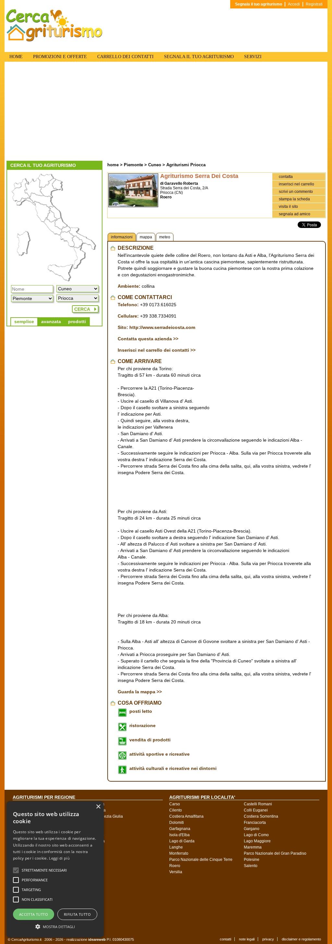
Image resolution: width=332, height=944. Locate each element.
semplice (24, 321)
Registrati (314, 4)
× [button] (98, 806)
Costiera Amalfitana (186, 816)
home (113, 164)
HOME (16, 56)
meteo (164, 237)
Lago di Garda (182, 841)
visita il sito (288, 206)
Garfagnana (179, 828)
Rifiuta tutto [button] (77, 914)
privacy (268, 939)
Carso (174, 804)
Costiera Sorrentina (261, 816)
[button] (44, 870)
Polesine (251, 859)
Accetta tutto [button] (33, 914)
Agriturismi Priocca (186, 164)
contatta (286, 176)
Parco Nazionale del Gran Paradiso (275, 853)
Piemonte (133, 164)
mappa (146, 237)
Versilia (175, 872)
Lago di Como (256, 835)
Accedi (294, 4)
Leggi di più (59, 858)
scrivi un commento (296, 191)
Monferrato (178, 853)
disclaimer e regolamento (301, 939)
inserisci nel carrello (296, 184)
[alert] (55, 869)
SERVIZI (253, 56)
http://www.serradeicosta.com (162, 327)
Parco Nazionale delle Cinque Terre (200, 859)
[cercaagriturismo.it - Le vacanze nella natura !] (54, 40)
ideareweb (97, 939)
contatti (225, 939)
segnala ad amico (294, 214)
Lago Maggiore (257, 841)
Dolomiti (176, 822)
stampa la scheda (294, 199)
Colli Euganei (256, 810)
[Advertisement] (166, 112)
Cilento (175, 810)
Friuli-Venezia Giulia (105, 816)
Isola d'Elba (179, 835)
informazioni (122, 237)
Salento (250, 865)
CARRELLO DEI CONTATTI (125, 56)
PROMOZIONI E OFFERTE (60, 56)
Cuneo (154, 164)
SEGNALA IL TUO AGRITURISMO (199, 56)
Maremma (253, 847)
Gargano (251, 828)
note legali (247, 939)
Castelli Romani (258, 804)
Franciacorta (255, 822)
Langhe (176, 847)
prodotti (77, 321)
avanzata (51, 321)
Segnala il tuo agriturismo (258, 4)
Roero (174, 865)
